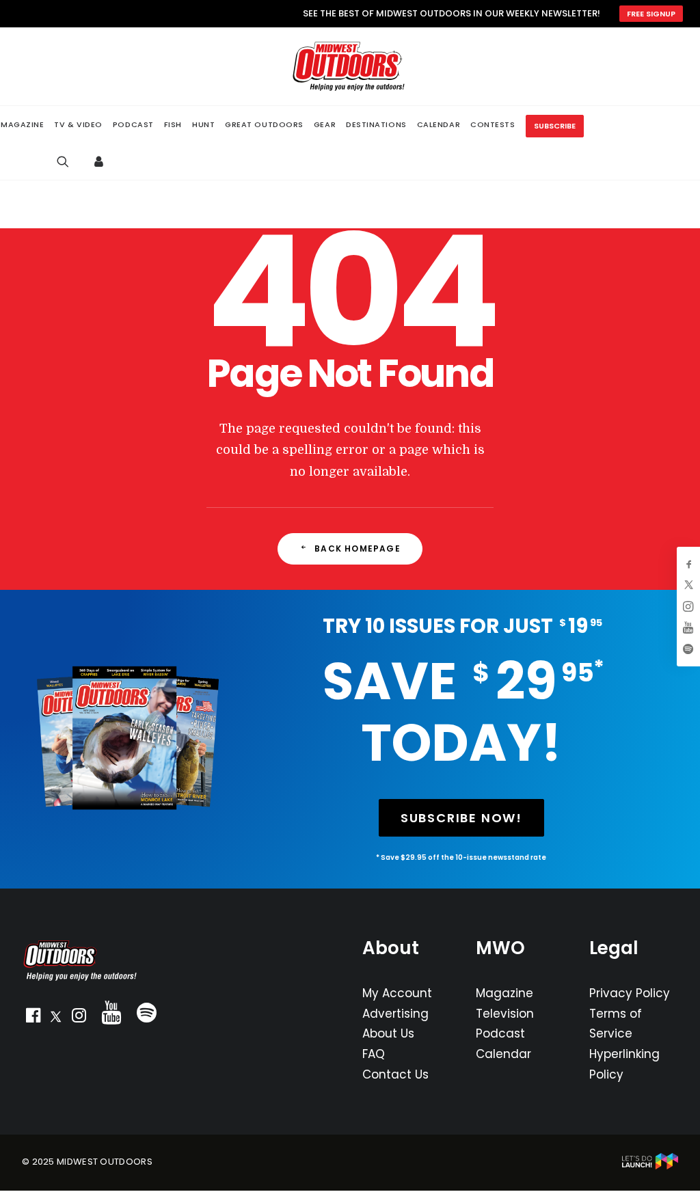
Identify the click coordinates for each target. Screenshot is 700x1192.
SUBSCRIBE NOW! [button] (461, 817)
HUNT (203, 124)
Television (505, 1013)
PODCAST (133, 124)
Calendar (503, 1054)
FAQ (373, 1054)
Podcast (500, 1033)
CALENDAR (438, 124)
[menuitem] (78, 124)
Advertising (395, 1013)
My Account (397, 993)
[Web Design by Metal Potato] (650, 1166)
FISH (173, 124)
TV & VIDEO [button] (78, 124)
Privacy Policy (629, 993)
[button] (33, 1018)
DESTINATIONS (376, 124)
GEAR (325, 124)
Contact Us (395, 1074)
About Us (388, 1033)
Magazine (504, 993)
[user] (102, 161)
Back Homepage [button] (357, 548)
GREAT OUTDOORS (264, 124)
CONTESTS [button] (492, 124)
